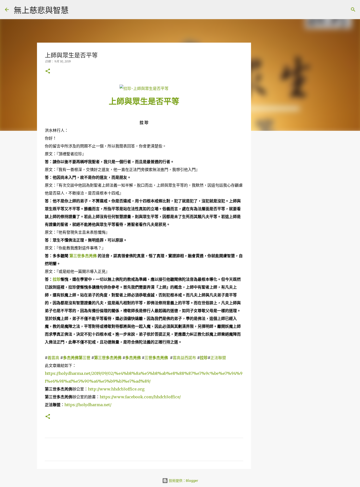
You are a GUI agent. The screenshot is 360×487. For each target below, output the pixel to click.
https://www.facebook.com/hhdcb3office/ (140, 396)
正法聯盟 (218, 357)
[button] (48, 71)
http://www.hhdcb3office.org (116, 389)
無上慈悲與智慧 (41, 10)
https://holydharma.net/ (87, 404)
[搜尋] (75, 9)
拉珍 (56, 279)
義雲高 (53, 357)
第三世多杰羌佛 (83, 255)
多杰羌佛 (133, 357)
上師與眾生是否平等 (144, 101)
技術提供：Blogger (183, 481)
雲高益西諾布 (185, 357)
